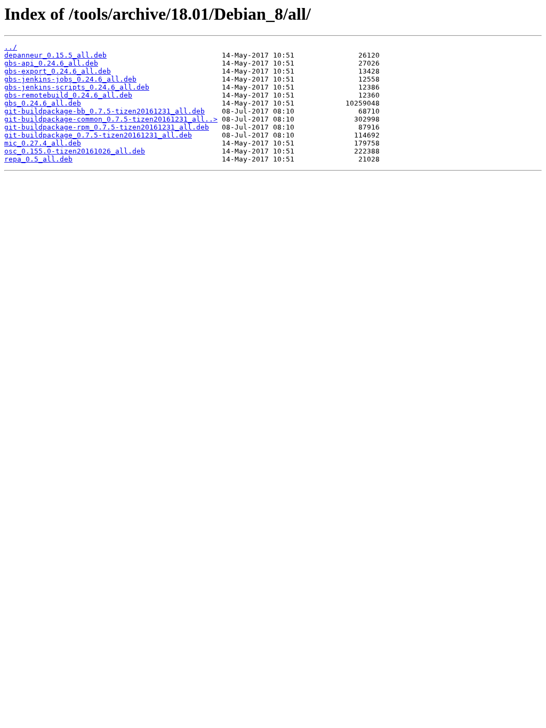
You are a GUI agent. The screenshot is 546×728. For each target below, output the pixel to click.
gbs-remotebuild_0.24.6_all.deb (68, 95)
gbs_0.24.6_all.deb (42, 103)
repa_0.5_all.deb (38, 159)
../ (10, 47)
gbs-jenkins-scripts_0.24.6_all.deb (76, 87)
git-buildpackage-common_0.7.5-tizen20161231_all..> (111, 119)
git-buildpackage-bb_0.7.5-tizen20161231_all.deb (104, 111)
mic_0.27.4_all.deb (42, 143)
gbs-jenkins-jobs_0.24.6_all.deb (70, 79)
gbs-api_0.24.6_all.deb (51, 63)
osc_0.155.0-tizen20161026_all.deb (74, 151)
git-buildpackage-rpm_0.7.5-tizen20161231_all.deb (106, 127)
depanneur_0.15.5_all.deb (55, 55)
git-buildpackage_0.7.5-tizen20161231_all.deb (98, 135)
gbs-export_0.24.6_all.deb (57, 71)
